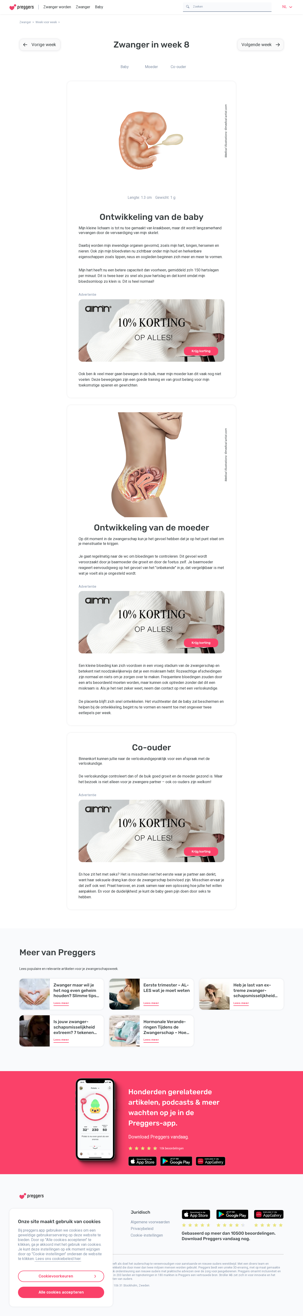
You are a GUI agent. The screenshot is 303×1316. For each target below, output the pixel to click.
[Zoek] (188, 6)
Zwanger (83, 7)
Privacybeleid (142, 1228)
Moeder (151, 67)
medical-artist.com (225, 116)
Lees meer (61, 1003)
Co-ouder (178, 67)
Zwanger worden (57, 7)
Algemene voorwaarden (150, 1222)
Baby (99, 7)
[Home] (21, 7)
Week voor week (46, 22)
